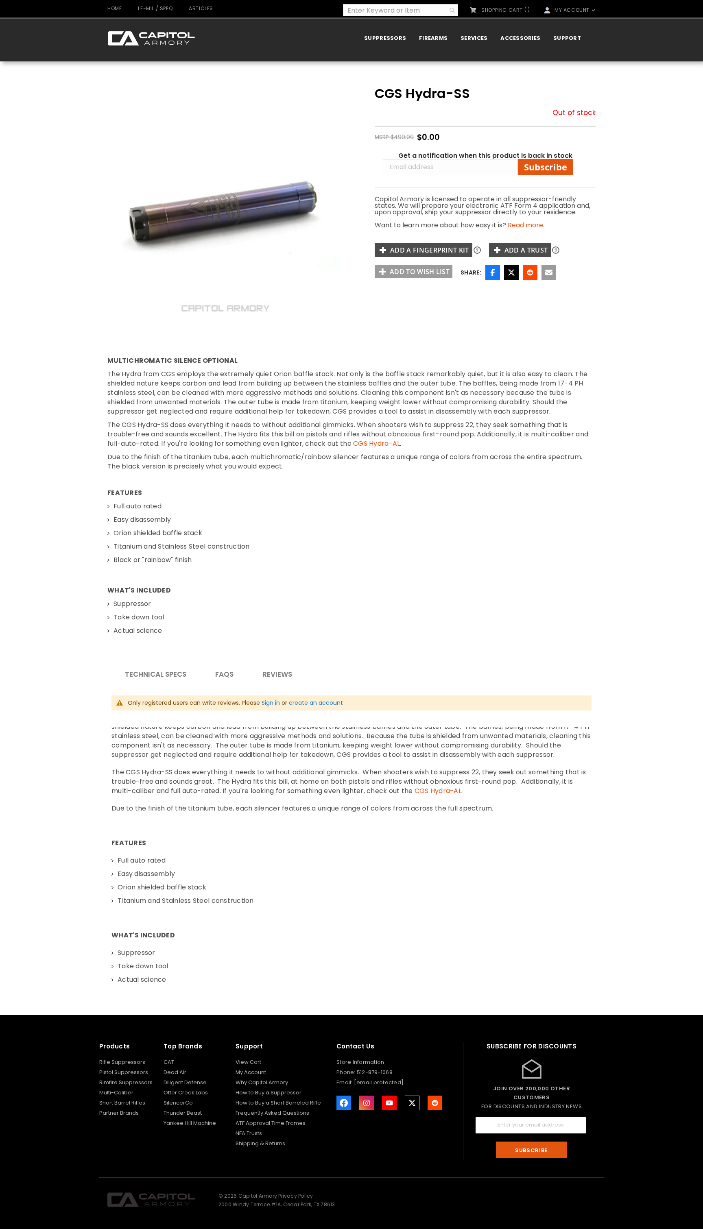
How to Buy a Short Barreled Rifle (278, 1103)
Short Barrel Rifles (122, 1103)
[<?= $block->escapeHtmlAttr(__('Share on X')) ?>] (412, 1103)
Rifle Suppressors (122, 1062)
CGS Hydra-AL (376, 443)
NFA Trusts (249, 1133)
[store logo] (151, 38)
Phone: (346, 1072)
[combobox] (400, 10)
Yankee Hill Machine (190, 1123)
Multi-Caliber (116, 1092)
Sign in (271, 703)
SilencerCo (178, 1103)
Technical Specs (155, 674)
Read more (525, 225)
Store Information (360, 1062)
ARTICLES (201, 8)
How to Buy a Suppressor (268, 1092)
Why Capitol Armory (262, 1082)
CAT (169, 1062)
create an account (316, 703)
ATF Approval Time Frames (271, 1123)
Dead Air (175, 1072)
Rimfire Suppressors (126, 1082)
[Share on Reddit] (530, 272)
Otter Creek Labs (186, 1092)
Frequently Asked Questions (272, 1113)
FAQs (224, 674)
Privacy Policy (295, 1195)
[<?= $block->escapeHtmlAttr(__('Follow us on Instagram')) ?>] (366, 1103)
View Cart (248, 1062)
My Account (251, 1072)
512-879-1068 (375, 1072)
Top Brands (183, 1046)
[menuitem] (385, 38)
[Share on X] (511, 272)
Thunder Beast (183, 1113)
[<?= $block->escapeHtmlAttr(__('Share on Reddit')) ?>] (435, 1103)
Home (114, 8)
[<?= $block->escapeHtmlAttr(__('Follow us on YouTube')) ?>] (389, 1103)
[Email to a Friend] (548, 272)
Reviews (277, 674)
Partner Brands (119, 1113)
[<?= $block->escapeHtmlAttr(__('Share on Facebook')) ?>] (343, 1103)
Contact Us (355, 1046)
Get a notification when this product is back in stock (485, 156)
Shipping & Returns (260, 1143)
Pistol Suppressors (123, 1072)
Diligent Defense (185, 1082)
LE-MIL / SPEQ (155, 8)
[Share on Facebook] (492, 272)
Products (114, 1046)
